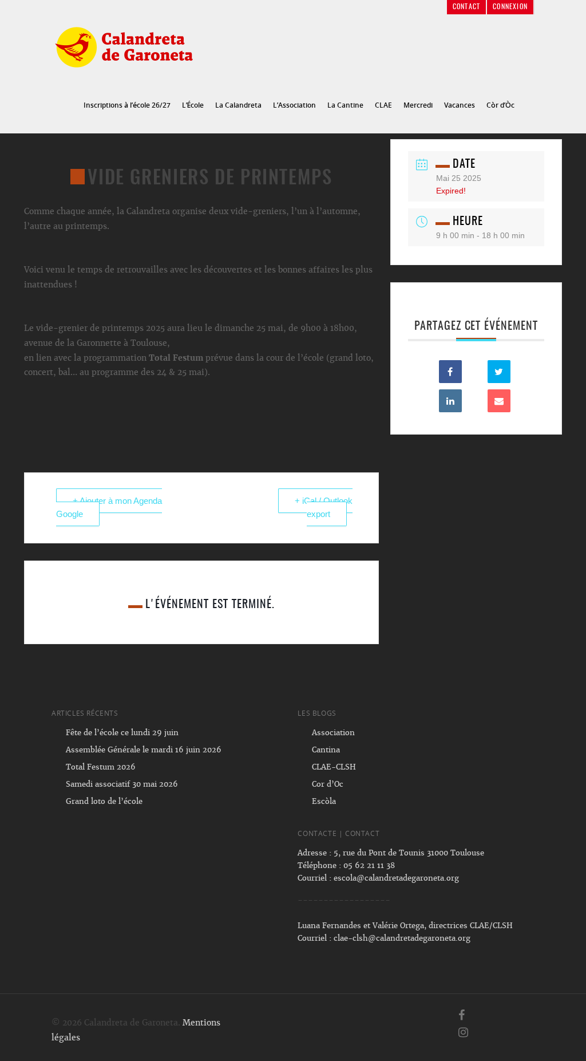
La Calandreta (238, 105)
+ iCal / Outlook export (324, 507)
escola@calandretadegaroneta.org (396, 878)
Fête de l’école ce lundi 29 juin (122, 732)
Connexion (510, 6)
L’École (193, 105)
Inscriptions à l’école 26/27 (127, 105)
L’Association (294, 105)
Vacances (459, 105)
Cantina (326, 750)
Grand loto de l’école (104, 801)
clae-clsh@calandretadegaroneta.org (402, 938)
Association (333, 732)
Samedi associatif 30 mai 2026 (122, 784)
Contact (466, 6)
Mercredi (418, 105)
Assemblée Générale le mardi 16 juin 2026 (143, 750)
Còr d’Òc (500, 105)
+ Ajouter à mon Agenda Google (109, 507)
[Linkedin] (450, 400)
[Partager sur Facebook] (450, 371)
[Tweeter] (499, 371)
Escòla (324, 801)
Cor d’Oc (327, 784)
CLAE (383, 105)
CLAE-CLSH (334, 767)
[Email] (499, 400)
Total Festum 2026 (101, 767)
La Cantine (345, 105)
